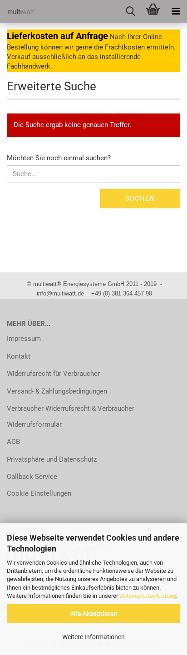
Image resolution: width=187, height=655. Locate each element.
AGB (13, 442)
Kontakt (18, 356)
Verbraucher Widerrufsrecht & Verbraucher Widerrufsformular (70, 416)
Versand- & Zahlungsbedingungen (57, 391)
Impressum (24, 339)
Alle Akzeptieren (94, 613)
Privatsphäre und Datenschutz (52, 459)
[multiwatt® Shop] (18, 11)
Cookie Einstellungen (39, 493)
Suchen (140, 198)
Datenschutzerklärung (147, 595)
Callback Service (32, 477)
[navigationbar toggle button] (175, 11)
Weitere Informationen (93, 636)
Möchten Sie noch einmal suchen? (59, 158)
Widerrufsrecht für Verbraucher (53, 373)
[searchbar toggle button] (130, 11)
